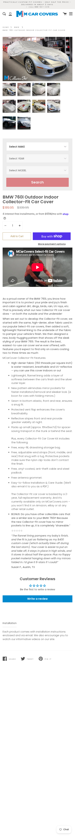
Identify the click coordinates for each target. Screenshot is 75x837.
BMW (16, 27)
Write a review (37, 599)
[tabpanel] (37, 59)
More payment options (52, 244)
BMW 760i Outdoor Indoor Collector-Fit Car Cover (34, 30)
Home (6, 27)
